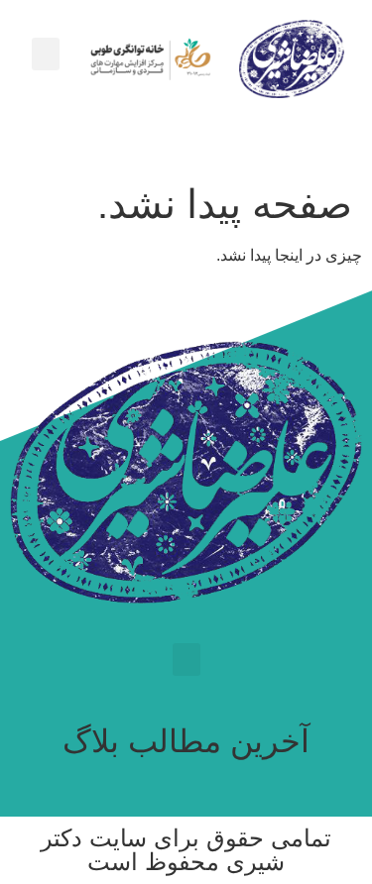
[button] (46, 54)
